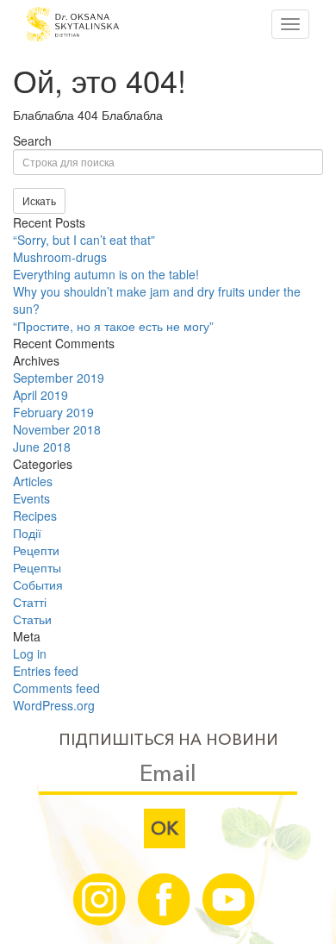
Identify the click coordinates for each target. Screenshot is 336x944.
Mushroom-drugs (60, 257)
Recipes (35, 515)
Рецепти (36, 550)
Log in (30, 653)
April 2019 (40, 394)
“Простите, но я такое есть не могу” (113, 325)
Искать (39, 200)
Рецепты (37, 567)
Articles (33, 481)
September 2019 (58, 377)
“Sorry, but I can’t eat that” (84, 239)
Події (27, 532)
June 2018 (42, 446)
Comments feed (56, 688)
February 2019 (53, 412)
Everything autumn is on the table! (106, 274)
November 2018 (57, 429)
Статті (30, 601)
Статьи (32, 619)
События (38, 584)
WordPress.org (54, 705)
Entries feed (45, 670)
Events (31, 498)
